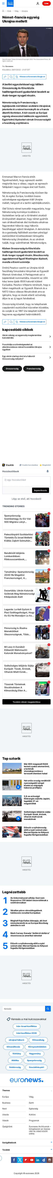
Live (46, 3)
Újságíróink (7, 1126)
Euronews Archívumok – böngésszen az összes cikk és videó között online (40, 1130)
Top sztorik (11, 758)
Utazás (5, 1114)
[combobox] (26, 1009)
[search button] (48, 1009)
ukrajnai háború (16, 1040)
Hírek (9, 11)
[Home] (3, 11)
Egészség (33, 1108)
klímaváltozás (13, 1046)
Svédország (15, 1067)
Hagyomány (35, 1053)
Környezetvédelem (37, 1046)
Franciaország (34, 368)
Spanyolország (34, 1060)
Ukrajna (24, 11)
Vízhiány (16, 1053)
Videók (5, 1120)
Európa (5, 1096)
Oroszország (12, 368)
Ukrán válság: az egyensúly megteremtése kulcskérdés (21, 336)
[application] (26, 42)
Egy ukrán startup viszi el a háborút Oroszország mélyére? (18, 357)
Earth (31, 1102)
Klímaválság (38, 1040)
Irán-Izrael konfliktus (26, 1026)
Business (6, 1102)
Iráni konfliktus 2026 (26, 1033)
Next (4, 1108)
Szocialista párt (36, 1067)
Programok (34, 1120)
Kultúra (32, 1114)
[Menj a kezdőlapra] (10, 3)
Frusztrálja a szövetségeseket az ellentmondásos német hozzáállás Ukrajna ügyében (22, 347)
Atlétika (15, 1060)
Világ (16, 11)
